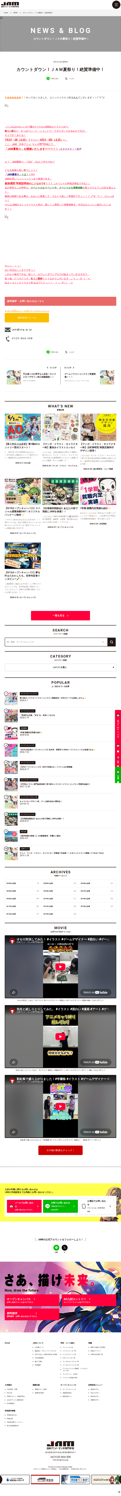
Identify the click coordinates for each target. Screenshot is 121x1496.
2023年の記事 (22, 891)
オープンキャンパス (69, 1389)
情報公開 (10, 1418)
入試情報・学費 (12, 1389)
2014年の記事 (22, 914)
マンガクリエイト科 (69, 1354)
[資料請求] (118, 746)
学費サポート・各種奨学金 (16, 1396)
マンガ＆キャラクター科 (71, 1361)
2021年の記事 (97, 891)
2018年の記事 (97, 898)
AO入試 (9, 1393)
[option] (15, 1479)
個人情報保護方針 (13, 1425)
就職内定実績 (39, 1393)
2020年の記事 (22, 898)
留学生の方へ (95, 1396)
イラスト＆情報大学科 (70, 1377)
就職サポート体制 (41, 1389)
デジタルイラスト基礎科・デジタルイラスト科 (75, 1369)
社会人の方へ (95, 1393)
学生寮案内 (10, 1403)
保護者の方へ (95, 1400)
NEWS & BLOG (12, 1415)
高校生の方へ (95, 1389)
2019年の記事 (59, 898)
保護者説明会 (67, 1393)
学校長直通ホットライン (15, 1422)
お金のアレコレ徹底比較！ (16, 1400)
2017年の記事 (22, 906)
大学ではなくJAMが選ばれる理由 (46, 1354)
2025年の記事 (59, 883)
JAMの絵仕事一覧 (97, 1354)
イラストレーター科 (69, 1351)
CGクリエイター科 (69, 1358)
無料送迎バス (67, 1396)
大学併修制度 (39, 1358)
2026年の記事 (22, 883)
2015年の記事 (97, 906)
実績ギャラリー (96, 1351)
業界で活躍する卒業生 (98, 1347)
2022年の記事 (59, 891)
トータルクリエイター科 (71, 1365)
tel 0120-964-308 (60, 1456)
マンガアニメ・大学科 (70, 1374)
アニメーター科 (68, 1347)
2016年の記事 (59, 906)
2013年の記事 (59, 914)
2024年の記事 (97, 883)
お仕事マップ (39, 1347)
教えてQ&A (38, 1361)
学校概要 (38, 1365)
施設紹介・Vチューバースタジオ (45, 1351)
